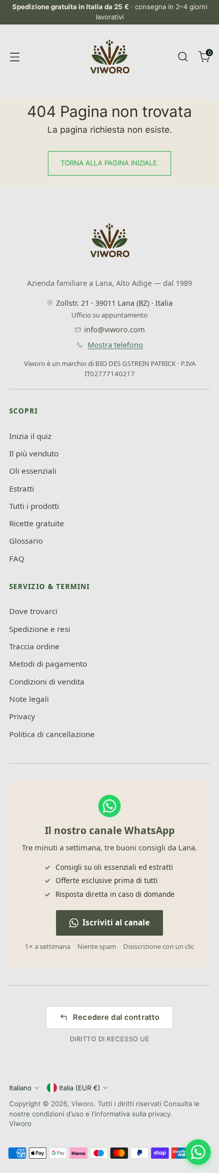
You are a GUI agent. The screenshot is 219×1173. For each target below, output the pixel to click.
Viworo (82, 1103)
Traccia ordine (34, 646)
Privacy (22, 716)
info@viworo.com (114, 329)
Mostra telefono (115, 345)
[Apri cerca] (182, 56)
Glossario (26, 540)
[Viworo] (109, 57)
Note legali (29, 699)
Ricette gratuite (36, 523)
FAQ (16, 558)
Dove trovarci (33, 611)
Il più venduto (34, 453)
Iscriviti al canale (116, 922)
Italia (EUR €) (79, 1088)
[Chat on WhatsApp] (198, 1152)
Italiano (20, 1088)
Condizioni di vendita (47, 681)
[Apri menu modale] (14, 56)
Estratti (21, 488)
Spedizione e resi (39, 629)
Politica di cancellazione (52, 734)
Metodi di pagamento (48, 663)
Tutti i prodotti (34, 506)
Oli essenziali (33, 471)
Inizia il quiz (30, 436)
